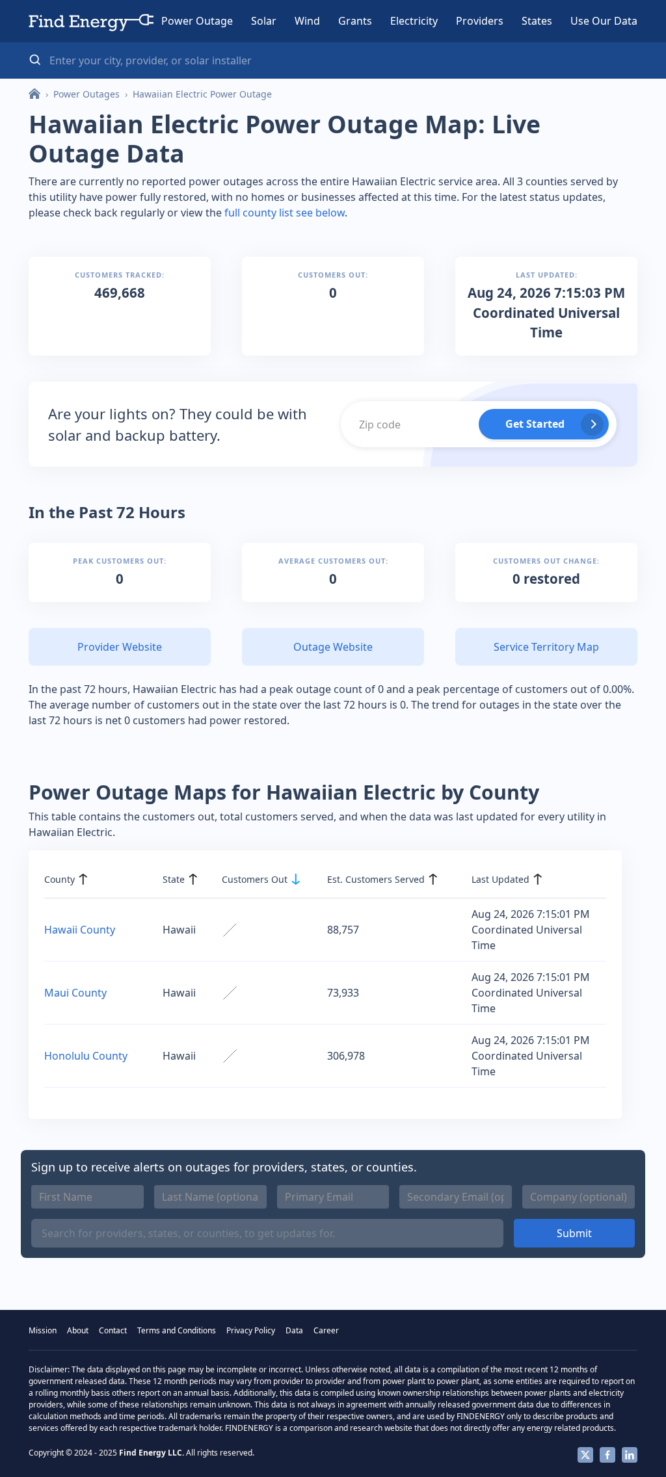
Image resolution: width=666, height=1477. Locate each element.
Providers (479, 21)
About (77, 1330)
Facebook (607, 1455)
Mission (43, 1330)
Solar (263, 21)
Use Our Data (603, 21)
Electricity (414, 21)
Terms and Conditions (176, 1330)
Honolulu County (85, 1056)
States (537, 21)
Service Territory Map (546, 647)
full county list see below (284, 212)
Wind (307, 21)
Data (294, 1330)
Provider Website (119, 647)
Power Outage (197, 21)
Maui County (75, 993)
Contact (113, 1330)
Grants (355, 21)
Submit (574, 1233)
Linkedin (629, 1455)
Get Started (535, 424)
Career (326, 1330)
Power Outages (86, 94)
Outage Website (333, 647)
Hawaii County (79, 929)
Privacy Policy (250, 1330)
